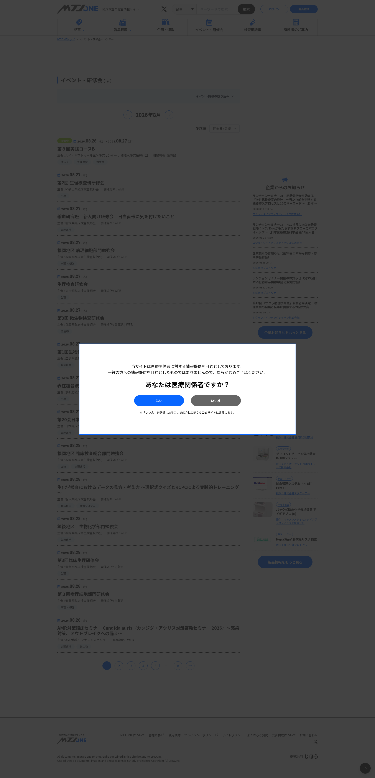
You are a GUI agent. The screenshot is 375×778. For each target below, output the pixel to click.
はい (159, 400)
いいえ (216, 400)
